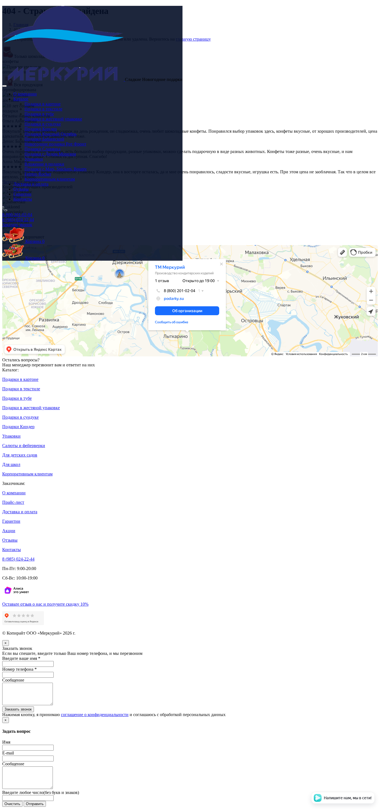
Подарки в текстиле (43, 109)
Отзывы (21, 189)
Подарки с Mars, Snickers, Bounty (55, 169)
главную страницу (193, 39)
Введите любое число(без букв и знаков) (40, 792)
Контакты (22, 199)
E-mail (8, 753)
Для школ (11, 464)
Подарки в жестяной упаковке (53, 119)
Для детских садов (19, 455)
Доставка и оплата (30, 184)
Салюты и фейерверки (23, 445)
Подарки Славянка (42, 149)
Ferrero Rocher (37, 174)
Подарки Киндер (40, 129)
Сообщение (13, 680)
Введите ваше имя (21, 658)
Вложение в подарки (44, 164)
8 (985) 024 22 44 (18, 219)
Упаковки (33, 159)
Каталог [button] (21, 99)
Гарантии (22, 194)
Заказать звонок (17, 224)
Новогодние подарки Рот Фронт (55, 144)
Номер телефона (19, 669)
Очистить (12, 804)
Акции (8, 530)
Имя (6, 742)
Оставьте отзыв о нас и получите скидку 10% (45, 604)
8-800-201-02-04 (17, 214)
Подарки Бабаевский (44, 139)
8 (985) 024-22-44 (18, 559)
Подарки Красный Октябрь (50, 134)
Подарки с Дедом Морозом (50, 154)
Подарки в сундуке (42, 124)
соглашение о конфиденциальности (95, 714)
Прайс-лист (13, 502)
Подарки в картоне (42, 104)
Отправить (35, 804)
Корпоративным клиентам (49, 179)
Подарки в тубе (39, 114)
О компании (25, 94)
